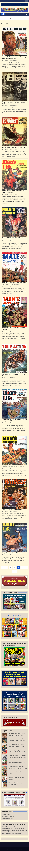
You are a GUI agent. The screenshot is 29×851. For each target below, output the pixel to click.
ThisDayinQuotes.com (7, 818)
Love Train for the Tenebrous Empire (12, 509)
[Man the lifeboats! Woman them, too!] (14, 450)
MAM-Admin (14, 60)
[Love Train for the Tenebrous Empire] (14, 494)
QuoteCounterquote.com (8, 816)
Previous (5, 567)
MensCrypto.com (6, 814)
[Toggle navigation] (7, 14)
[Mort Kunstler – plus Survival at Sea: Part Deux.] (14, 358)
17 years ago (6, 60)
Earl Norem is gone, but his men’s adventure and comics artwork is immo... (17, 735)
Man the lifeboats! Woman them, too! (13, 466)
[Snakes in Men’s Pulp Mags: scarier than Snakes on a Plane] (14, 175)
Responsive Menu (26, 1)
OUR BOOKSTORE (15, 616)
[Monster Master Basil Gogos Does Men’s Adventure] (14, 312)
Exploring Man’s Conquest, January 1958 (13, 147)
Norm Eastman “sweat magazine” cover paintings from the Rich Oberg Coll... (17, 746)
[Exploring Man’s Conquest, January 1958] (14, 131)
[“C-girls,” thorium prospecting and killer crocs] (14, 86)
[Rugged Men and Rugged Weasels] (14, 537)
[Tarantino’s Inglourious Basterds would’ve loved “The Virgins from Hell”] (14, 267)
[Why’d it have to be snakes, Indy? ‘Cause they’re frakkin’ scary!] (14, 222)
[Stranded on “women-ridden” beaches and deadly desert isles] (14, 404)
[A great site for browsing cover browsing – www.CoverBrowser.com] (14, 41)
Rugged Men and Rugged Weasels (12, 553)
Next (14, 571)
